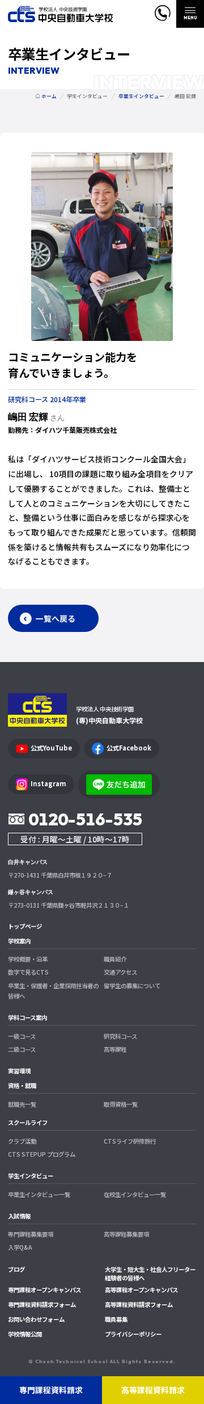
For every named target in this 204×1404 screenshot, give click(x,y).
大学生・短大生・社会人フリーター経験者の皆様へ (150, 1274)
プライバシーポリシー (133, 1334)
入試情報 (19, 1216)
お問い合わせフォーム (36, 1319)
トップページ (25, 926)
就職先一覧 (22, 1104)
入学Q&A (20, 1247)
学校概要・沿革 (28, 959)
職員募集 (116, 1319)
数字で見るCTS (28, 972)
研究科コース (120, 1036)
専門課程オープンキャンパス (44, 1289)
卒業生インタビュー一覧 (39, 1194)
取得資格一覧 (121, 1104)
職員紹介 (115, 959)
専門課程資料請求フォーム (42, 1304)
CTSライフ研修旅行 (130, 1141)
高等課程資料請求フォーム (139, 1304)
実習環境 (19, 1070)
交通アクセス (120, 972)
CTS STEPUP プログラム (41, 1154)
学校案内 (19, 941)
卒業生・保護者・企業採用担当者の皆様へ (53, 990)
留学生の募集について (132, 985)
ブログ (16, 1269)
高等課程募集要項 (126, 1234)
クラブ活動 (22, 1141)
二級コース (22, 1049)
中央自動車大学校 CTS (60, 14)
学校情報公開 (25, 1334)
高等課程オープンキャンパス (141, 1289)
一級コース (22, 1036)
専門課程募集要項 (30, 1234)
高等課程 (115, 1049)
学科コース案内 (27, 1017)
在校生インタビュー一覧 (135, 1194)
